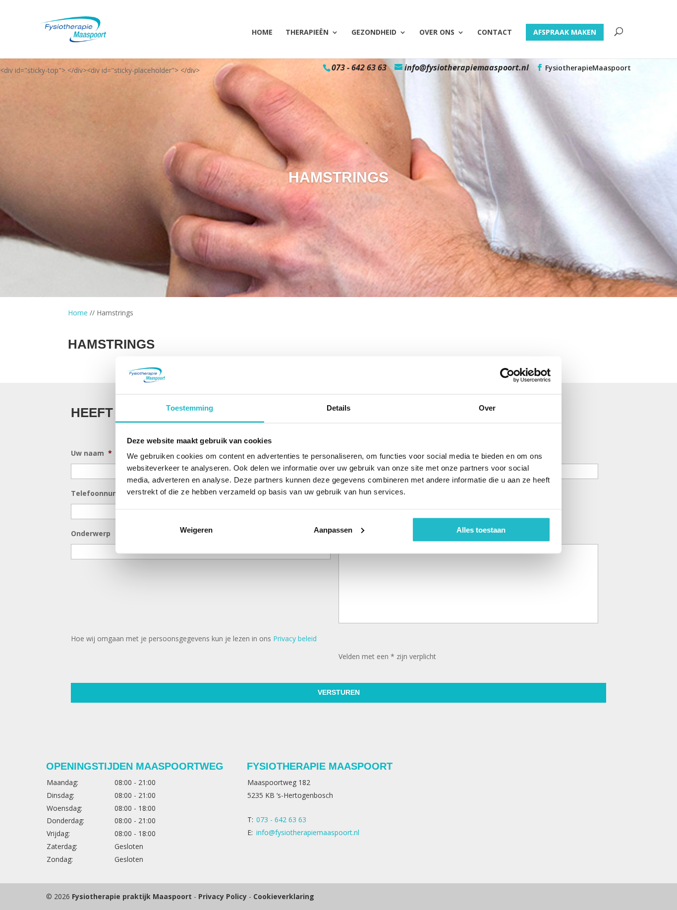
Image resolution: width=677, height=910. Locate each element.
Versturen (339, 692)
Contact (494, 33)
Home (262, 33)
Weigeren (196, 529)
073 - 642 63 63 (359, 67)
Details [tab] (339, 408)
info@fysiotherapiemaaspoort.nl (307, 832)
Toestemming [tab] (189, 408)
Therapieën (307, 33)
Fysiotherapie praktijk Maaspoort (132, 896)
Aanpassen (333, 529)
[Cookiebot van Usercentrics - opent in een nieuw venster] (507, 374)
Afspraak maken (564, 32)
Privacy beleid (295, 638)
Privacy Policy (222, 896)
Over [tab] (487, 408)
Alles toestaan (481, 529)
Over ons (436, 33)
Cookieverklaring (283, 896)
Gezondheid (373, 33)
